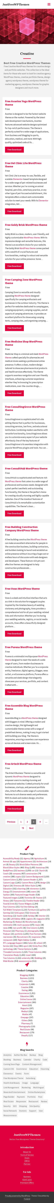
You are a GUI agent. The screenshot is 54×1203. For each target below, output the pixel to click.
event (33, 891)
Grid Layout (19, 912)
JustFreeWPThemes (16, 4)
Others (25, 1020)
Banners (27, 1176)
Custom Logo (9, 882)
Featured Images (10, 897)
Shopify (24, 1035)
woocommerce (25, 961)
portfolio (19, 934)
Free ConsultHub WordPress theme (26, 468)
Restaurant (25, 1032)
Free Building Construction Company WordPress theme (22, 528)
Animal (6, 861)
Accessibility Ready (11, 858)
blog (41, 1055)
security (7, 1106)
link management (11, 1087)
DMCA (27, 1161)
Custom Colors (9, 879)
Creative (24, 987)
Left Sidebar (16, 918)
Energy (6, 891)
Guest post (27, 1179)
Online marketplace (36, 1092)
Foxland (27, 1199)
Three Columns (34, 952)
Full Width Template (12, 909)
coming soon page (12, 1064)
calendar (27, 1059)
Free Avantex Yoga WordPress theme (23, 102)
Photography (24, 1026)
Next (31, 828)
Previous (11, 821)
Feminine (28, 897)
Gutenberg (7, 915)
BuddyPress (8, 870)
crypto (18, 876)
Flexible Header (33, 900)
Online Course (26, 999)
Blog (27, 867)
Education (7, 888)
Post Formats (35, 934)
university (26, 958)
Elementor (18, 179)
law (4, 918)
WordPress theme (32, 237)
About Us (27, 1152)
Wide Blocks (8, 961)
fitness (6, 900)
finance (39, 897)
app (14, 861)
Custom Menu (27, 882)
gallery (43, 909)
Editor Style (30, 885)
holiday (31, 915)
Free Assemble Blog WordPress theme (24, 707)
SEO (15, 1106)
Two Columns (9, 958)
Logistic (29, 918)
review (44, 1101)
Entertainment (19, 891)
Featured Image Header (25, 894)
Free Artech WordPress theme (23, 763)
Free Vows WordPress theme (22, 588)
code (45, 1059)
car (33, 870)
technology (8, 949)
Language (34, 1083)
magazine (40, 918)
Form (26, 1073)
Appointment (26, 861)
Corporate (23, 984)
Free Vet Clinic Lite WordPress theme (23, 164)
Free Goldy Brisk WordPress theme (26, 225)
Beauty (12, 864)
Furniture (32, 909)
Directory (17, 885)
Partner (27, 1164)
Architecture (42, 861)
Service (6, 946)
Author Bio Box (20, 1055)
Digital (6, 885)
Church (42, 870)
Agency (27, 858)
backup (33, 1055)
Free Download (14, 149)
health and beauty (12, 1083)
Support (32, 1110)
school (39, 943)
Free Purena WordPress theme (23, 647)
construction (31, 873)
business (21, 870)
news (5, 928)
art (4, 864)
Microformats (31, 922)
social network (10, 1110)
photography (33, 931)
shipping (23, 1106)
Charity (24, 981)
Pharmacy (19, 931)
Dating (25, 990)
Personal (7, 931)
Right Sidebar (24, 940)
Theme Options (24, 949)
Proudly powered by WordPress (17, 1196)
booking (7, 1059)
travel (28, 955)
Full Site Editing (27, 906)
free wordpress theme (13, 1078)
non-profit (17, 928)
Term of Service (27, 1155)
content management (32, 1064)
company (17, 873)
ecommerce (21, 1069)
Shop (16, 946)
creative (6, 876)
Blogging (24, 975)
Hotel (24, 1005)
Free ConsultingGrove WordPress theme (25, 408)
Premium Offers (27, 1182)
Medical (18, 922)
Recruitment (22, 937)
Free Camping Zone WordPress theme (23, 281)
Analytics (7, 1055)
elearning (21, 888)
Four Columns (9, 906)
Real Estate (25, 1029)
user (41, 1110)
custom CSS (9, 1069)
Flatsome (18, 900)
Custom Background (34, 876)
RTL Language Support (13, 943)
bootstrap (40, 867)
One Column (32, 928)
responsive (36, 937)
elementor (34, 888)
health (20, 915)
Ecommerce (24, 993)
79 (24, 828)
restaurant (7, 940)
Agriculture (39, 858)
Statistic (23, 1110)
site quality (35, 1106)
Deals (27, 1158)
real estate (8, 937)
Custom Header (29, 879)
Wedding (38, 958)
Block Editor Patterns (29, 864)
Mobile (25, 1014)
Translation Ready (11, 955)
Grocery (33, 912)
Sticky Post (37, 946)
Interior (42, 915)
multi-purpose (23, 925)
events (18, 1073)
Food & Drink (8, 903)
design (43, 882)
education (33, 1069)
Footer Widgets (25, 903)
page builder (9, 1097)
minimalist (8, 925)
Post (40, 1097)
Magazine (24, 1008)
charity (37, 1059)
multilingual (38, 1087)
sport (25, 946)
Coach (5, 873)
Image (25, 1083)
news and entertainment (14, 1092)
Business (24, 978)
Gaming (6, 912)
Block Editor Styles (11, 867)
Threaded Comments (12, 952)
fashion (6, 894)
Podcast (6, 934)
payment (21, 1097)
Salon (30, 943)
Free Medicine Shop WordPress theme (23, 343)
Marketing (7, 922)
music (37, 925)
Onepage (25, 1017)
